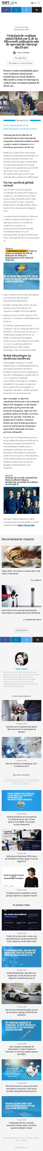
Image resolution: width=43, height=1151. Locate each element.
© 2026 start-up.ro (21, 1147)
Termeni (29, 1138)
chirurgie (26, 784)
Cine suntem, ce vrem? (11, 1138)
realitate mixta (33, 780)
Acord (23, 1138)
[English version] (32, 2)
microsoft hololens (12, 780)
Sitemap (36, 1138)
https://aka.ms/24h (26, 525)
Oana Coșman (22, 52)
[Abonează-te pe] (21, 58)
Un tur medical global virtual (15, 125)
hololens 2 (17, 784)
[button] (35, 2)
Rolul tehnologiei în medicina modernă (20, 129)
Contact (24, 1140)
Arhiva (18, 1140)
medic (23, 780)
